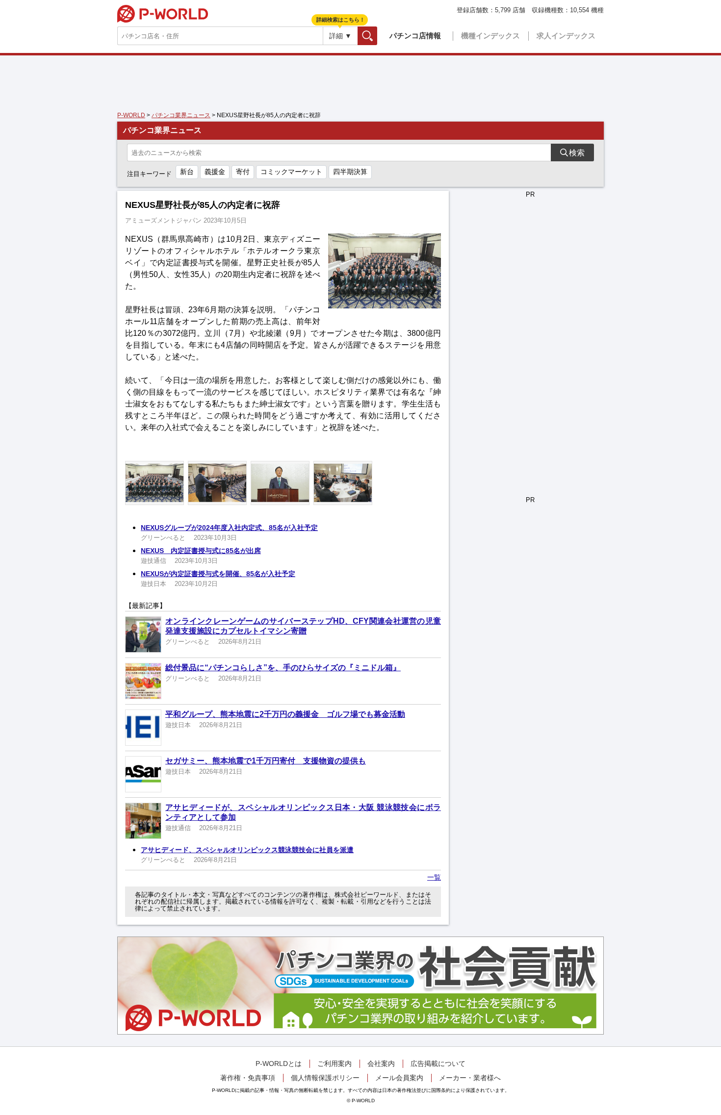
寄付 (243, 172)
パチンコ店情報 (415, 35)
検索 (577, 153)
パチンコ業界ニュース (181, 115)
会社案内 (381, 1063)
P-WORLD (162, 14)
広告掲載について (438, 1063)
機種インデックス (490, 35)
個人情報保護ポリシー (325, 1078)
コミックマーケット (291, 172)
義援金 (215, 172)
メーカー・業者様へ (470, 1078)
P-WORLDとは (279, 1063)
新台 (187, 172)
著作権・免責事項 (247, 1078)
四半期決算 (350, 172)
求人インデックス (566, 35)
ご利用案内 (334, 1063)
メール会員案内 (399, 1078)
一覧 (434, 877)
